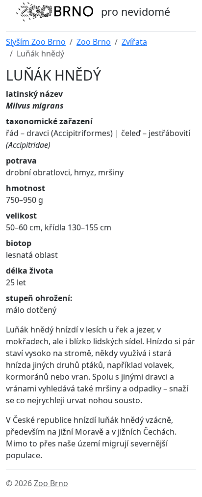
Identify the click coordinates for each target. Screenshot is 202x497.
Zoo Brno (93, 41)
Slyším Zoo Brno (36, 41)
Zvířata (134, 41)
